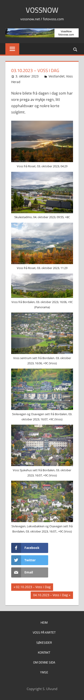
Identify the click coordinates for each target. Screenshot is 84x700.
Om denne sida (44, 662)
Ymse (44, 672)
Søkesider (44, 642)
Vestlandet (57, 76)
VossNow (42, 10)
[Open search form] (75, 49)
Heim (44, 622)
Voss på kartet (44, 632)
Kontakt (44, 652)
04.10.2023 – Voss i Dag (50, 596)
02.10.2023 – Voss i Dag (33, 587)
